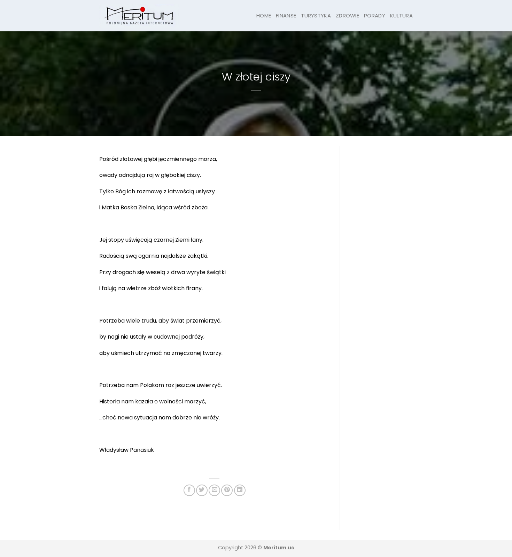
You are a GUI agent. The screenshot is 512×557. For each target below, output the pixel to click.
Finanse (286, 15)
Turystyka (316, 15)
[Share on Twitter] (202, 490)
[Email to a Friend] (214, 490)
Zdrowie (347, 15)
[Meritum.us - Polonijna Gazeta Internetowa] (139, 15)
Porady (374, 15)
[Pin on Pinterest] (227, 490)
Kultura (401, 15)
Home (263, 15)
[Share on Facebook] (189, 490)
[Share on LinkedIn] (240, 490)
